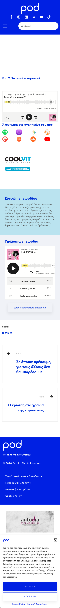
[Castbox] (23, 139)
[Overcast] (51, 132)
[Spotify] (9, 132)
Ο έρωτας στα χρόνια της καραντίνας (26, 403)
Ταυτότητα (11, 476)
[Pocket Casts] (9, 139)
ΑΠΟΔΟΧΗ (30, 586)
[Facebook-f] (11, 17)
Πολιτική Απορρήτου (36, 604)
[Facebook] (3, 332)
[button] (55, 540)
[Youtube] (41, 17)
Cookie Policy (18, 604)
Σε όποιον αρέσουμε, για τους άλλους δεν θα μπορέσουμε (33, 363)
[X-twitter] (33, 17)
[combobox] (38, 26)
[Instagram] (18, 17)
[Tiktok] (49, 17)
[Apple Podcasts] (23, 132)
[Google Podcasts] (37, 132)
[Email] (11, 332)
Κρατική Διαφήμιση (30, 476)
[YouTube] (51, 139)
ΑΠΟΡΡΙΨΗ (30, 596)
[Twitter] (6, 332)
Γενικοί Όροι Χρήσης (18, 482)
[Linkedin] (26, 17)
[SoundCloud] (37, 139)
